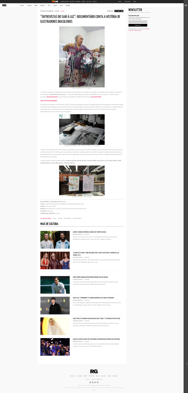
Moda (35, 5)
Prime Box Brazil (77, 218)
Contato (88, 379)
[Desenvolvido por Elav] (94, 390)
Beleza (22, 5)
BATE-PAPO (127, 1)
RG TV (49, 5)
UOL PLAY (89, 1)
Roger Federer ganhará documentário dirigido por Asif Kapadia (90, 277)
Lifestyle (42, 5)
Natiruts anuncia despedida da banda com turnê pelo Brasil (89, 232)
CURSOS (83, 1)
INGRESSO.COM (64, 1)
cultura (60, 218)
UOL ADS (94, 1)
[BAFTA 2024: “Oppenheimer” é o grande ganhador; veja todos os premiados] (55, 314)
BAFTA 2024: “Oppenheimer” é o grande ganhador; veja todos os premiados (93, 298)
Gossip (55, 5)
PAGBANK (78, 1)
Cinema (54, 218)
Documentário (67, 218)
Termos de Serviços (137, 30)
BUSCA (120, 1)
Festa (61, 5)
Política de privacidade (96, 379)
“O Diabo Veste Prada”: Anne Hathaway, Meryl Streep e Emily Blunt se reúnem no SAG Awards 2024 (96, 254)
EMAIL (134, 1)
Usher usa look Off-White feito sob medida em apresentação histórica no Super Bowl (96, 339)
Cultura (29, 5)
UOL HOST (72, 1)
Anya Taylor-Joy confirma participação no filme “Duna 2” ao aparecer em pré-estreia (96, 318)
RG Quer (68, 5)
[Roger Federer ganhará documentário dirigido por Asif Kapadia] (55, 293)
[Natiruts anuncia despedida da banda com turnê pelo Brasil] (55, 248)
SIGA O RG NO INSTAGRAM (48, 101)
